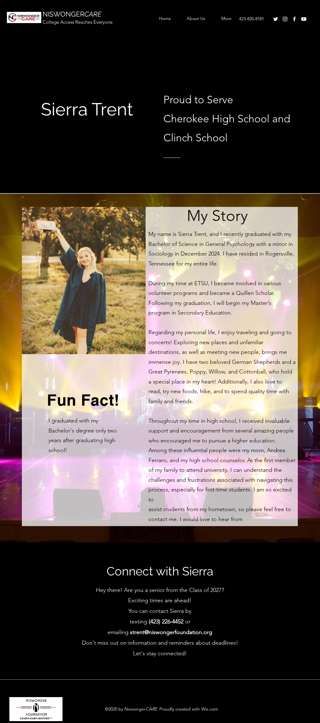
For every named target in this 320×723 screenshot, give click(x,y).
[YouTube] (304, 19)
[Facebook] (294, 19)
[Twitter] (275, 19)
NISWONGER (72, 14)
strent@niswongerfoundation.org (171, 632)
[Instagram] (285, 19)
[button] (223, 18)
